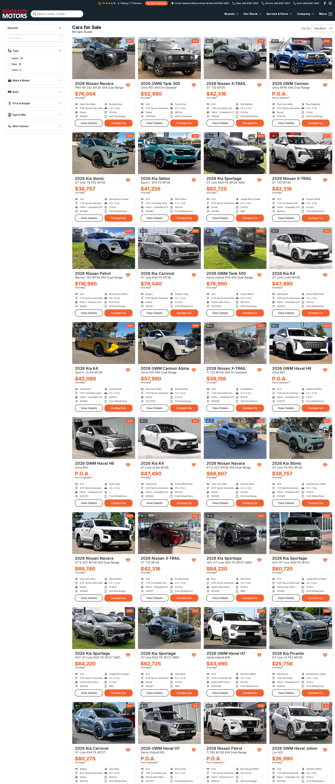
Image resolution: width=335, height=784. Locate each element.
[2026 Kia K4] (300, 248)
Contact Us (118, 123)
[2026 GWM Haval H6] (300, 343)
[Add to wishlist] (128, 85)
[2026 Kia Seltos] (169, 153)
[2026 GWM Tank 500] (235, 248)
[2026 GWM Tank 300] (169, 58)
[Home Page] (15, 13)
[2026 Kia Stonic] (103, 153)
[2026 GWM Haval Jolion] (300, 723)
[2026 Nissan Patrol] (103, 248)
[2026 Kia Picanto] (300, 628)
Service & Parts (277, 13)
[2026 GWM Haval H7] (235, 628)
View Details (89, 123)
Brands (230, 13)
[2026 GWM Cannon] (300, 58)
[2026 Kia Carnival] (169, 248)
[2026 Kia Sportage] (235, 153)
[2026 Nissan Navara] (103, 58)
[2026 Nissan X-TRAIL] (235, 58)
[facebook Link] (325, 3)
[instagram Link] (330, 3)
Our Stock (250, 13)
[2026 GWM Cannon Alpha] (169, 343)
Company (304, 13)
